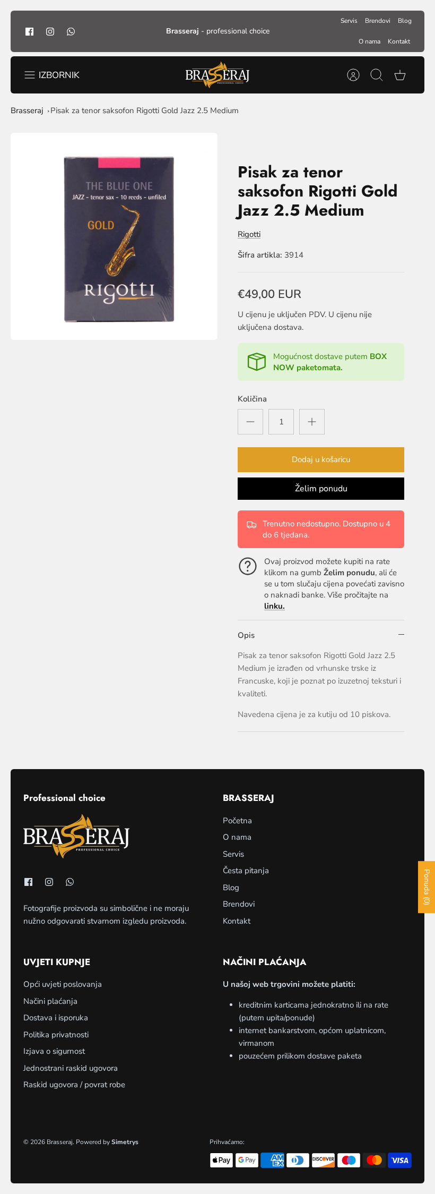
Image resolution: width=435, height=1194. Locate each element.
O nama (369, 41)
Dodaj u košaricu (321, 459)
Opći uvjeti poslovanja (62, 984)
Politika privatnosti (56, 1034)
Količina (252, 399)
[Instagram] (50, 31)
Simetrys (124, 1142)
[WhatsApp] (70, 31)
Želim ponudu (321, 488)
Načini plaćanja (50, 1001)
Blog (405, 20)
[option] (114, 236)
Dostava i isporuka (55, 1017)
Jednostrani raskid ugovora (70, 1068)
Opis (246, 635)
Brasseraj (27, 110)
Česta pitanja (246, 870)
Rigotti (249, 234)
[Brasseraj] (217, 75)
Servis (349, 20)
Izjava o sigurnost (54, 1051)
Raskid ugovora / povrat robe (74, 1084)
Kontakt (399, 41)
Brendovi (377, 20)
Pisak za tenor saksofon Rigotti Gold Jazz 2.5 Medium (144, 110)
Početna (237, 820)
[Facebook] (29, 31)
